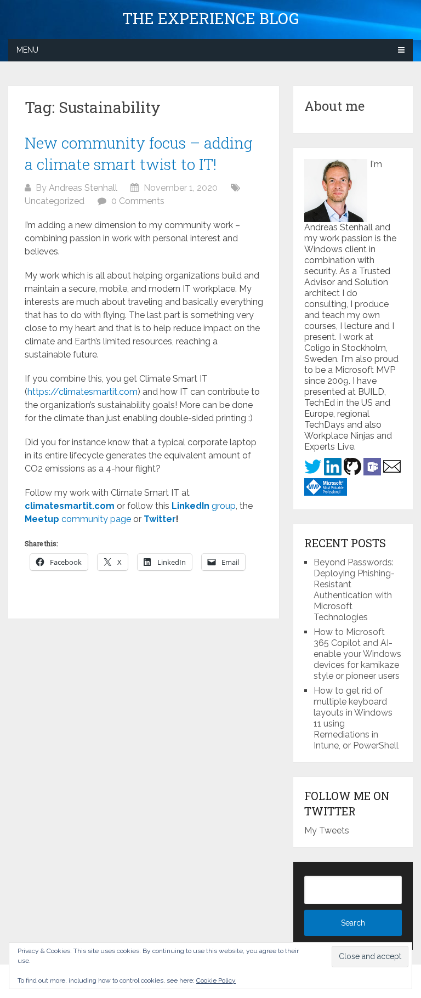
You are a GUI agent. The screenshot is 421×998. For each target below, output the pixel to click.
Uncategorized (54, 201)
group (204, 506)
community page (78, 519)
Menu (27, 50)
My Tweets (326, 830)
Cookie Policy (216, 980)
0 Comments (137, 201)
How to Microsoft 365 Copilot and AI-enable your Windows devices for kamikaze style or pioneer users (357, 654)
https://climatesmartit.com (82, 392)
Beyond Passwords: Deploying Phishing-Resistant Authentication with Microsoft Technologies (354, 589)
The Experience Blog (210, 18)
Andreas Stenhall (83, 188)
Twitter (160, 519)
